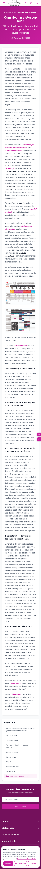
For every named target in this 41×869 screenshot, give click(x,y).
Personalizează (20, 863)
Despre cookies (12, 752)
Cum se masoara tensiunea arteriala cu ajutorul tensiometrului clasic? (20, 729)
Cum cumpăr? (11, 771)
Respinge (33, 863)
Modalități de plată (12, 767)
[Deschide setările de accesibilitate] (39, 434)
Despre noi (10, 762)
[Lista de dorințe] (31, 3)
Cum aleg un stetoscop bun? (17, 776)
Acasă (8, 12)
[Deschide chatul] (39, 439)
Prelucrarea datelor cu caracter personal (17, 746)
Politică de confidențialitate (26, 859)
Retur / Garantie (11, 735)
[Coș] (36, 3)
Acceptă (8, 863)
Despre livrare (11, 757)
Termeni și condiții (12, 740)
